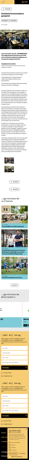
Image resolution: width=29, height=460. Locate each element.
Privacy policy (5, 456)
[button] (25, 2)
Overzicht (7, 9)
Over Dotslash (6, 437)
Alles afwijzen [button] (22, 453)
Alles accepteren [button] (13, 453)
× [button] (26, 429)
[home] (2, 2)
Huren (3, 433)
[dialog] (17, 443)
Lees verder (16, 439)
